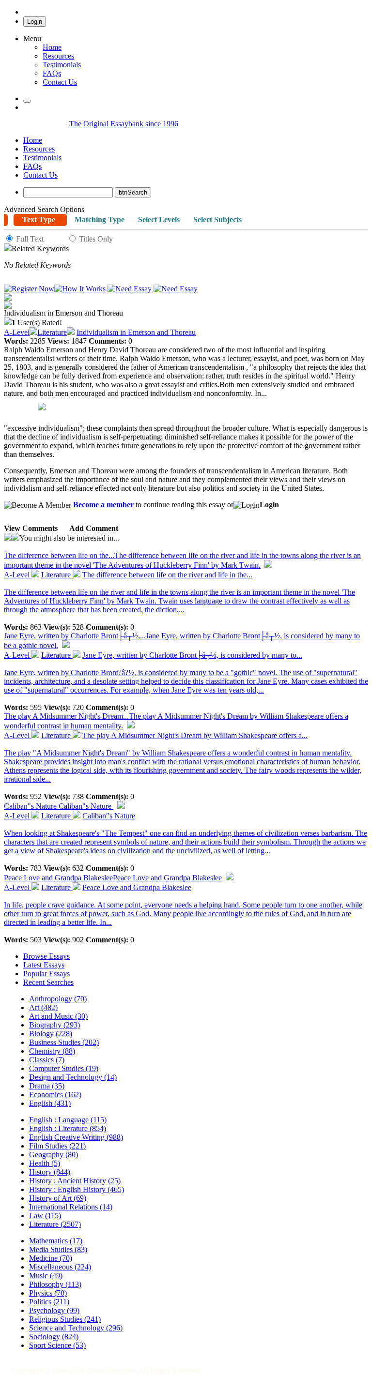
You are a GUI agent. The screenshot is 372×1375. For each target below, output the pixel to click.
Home (52, 47)
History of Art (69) (57, 1198)
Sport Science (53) (57, 1345)
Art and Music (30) (58, 1016)
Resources (58, 56)
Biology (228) (50, 1033)
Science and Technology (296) (76, 1328)
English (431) (50, 1103)
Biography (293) (54, 1025)
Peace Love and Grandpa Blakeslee (113, 878)
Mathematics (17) (55, 1241)
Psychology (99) (54, 1310)
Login (34, 21)
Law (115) (45, 1215)
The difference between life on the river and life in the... (167, 575)
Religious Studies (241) (65, 1319)
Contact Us (40, 175)
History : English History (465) (76, 1189)
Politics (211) (49, 1302)
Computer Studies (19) (63, 1068)
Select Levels (159, 219)
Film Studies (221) (57, 1146)
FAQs (32, 166)
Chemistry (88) (52, 1051)
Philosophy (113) (55, 1284)
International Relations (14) (70, 1207)
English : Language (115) (68, 1120)
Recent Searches (48, 982)
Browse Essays (46, 956)
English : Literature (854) (67, 1128)
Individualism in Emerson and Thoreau (136, 332)
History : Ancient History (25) (75, 1181)
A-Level (17, 332)
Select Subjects (217, 219)
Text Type (38, 219)
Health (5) (44, 1163)
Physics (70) (48, 1293)
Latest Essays (43, 965)
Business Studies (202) (64, 1042)
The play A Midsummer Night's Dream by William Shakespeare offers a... (195, 735)
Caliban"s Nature (58, 806)
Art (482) (43, 1007)
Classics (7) (46, 1060)
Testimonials (62, 64)
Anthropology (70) (58, 999)
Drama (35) (46, 1086)
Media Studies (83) (58, 1249)
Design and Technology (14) (73, 1077)
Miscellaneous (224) (60, 1267)
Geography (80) (53, 1154)
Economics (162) (55, 1094)
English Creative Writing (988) (76, 1137)
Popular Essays (46, 973)
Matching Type (99, 219)
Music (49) (45, 1275)
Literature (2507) (55, 1224)
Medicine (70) (50, 1258)
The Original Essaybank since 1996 (123, 124)
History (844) (49, 1172)
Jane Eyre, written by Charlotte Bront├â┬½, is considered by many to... (192, 655)
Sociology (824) (53, 1336)
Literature (52, 332)
